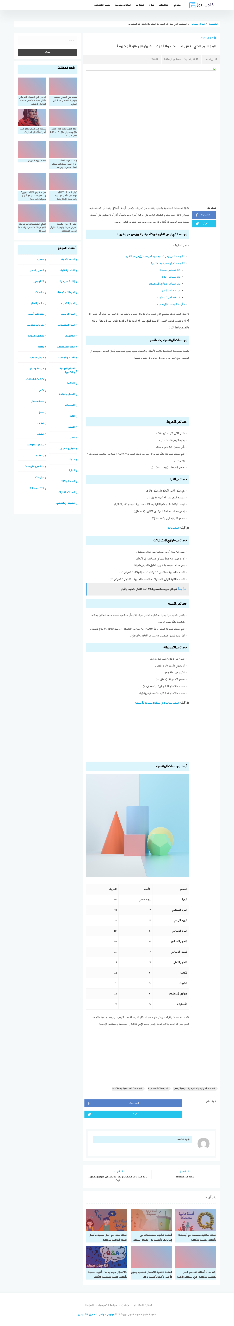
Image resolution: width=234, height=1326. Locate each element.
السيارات (140, 5)
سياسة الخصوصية (107, 1305)
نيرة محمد (209, 59)
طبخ (41, 412)
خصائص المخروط (170, 270)
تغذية (40, 260)
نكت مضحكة (37, 489)
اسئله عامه (173, 528)
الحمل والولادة (67, 394)
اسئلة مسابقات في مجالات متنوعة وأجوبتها (157, 703)
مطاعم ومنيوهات (34, 467)
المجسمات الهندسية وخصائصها (168, 263)
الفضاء (71, 427)
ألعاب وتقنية (67, 271)
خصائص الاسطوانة (168, 297)
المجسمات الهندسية (158, 1088)
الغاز (72, 416)
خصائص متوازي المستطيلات (164, 284)
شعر (41, 391)
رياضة (41, 347)
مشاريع (177, 5)
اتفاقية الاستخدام (143, 1305)
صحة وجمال (37, 401)
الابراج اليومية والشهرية (67, 371)
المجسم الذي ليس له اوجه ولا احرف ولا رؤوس (194, 1088)
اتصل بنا (89, 1305)
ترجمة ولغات (68, 482)
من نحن (125, 1305)
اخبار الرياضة (68, 314)
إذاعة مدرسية (67, 282)
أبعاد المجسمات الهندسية (171, 304)
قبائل (41, 423)
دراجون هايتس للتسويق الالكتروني (96, 1315)
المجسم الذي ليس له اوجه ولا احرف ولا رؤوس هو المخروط (154, 256)
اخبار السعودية (66, 325)
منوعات (39, 478)
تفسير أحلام (37, 271)
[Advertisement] (137, 390)
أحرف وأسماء (68, 260)
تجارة (151, 5)
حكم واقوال (37, 303)
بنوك (72, 460)
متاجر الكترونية (102, 5)
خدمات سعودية (35, 325)
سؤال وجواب (206, 38)
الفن (72, 438)
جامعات (39, 292)
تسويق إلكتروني (65, 503)
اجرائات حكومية (123, 5)
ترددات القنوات (66, 492)
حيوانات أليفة (36, 314)
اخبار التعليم (68, 303)
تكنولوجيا (38, 282)
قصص (40, 434)
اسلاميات (164, 5)
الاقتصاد (70, 384)
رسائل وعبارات (36, 336)
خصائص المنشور (170, 290)
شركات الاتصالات (35, 380)
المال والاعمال (67, 449)
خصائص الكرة (171, 277)
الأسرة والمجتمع (66, 358)
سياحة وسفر (37, 369)
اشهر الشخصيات (66, 347)
